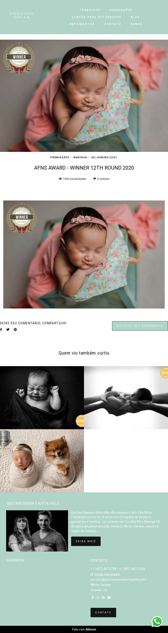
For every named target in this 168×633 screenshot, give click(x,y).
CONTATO (112, 24)
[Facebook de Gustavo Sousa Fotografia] (93, 597)
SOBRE (137, 24)
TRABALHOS (89, 10)
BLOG (135, 17)
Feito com (84, 629)
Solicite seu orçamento (140, 325)
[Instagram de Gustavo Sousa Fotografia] (97, 597)
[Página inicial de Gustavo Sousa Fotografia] (30, 17)
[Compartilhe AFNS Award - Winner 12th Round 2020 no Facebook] (1, 329)
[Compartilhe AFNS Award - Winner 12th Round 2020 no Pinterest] (15, 329)
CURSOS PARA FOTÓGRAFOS (96, 17)
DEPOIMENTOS (82, 24)
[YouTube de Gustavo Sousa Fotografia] (109, 597)
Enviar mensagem (107, 574)
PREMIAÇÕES (121, 10)
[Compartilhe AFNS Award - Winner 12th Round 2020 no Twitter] (7, 329)
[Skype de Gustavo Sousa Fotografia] (103, 597)
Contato (103, 612)
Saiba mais (86, 541)
